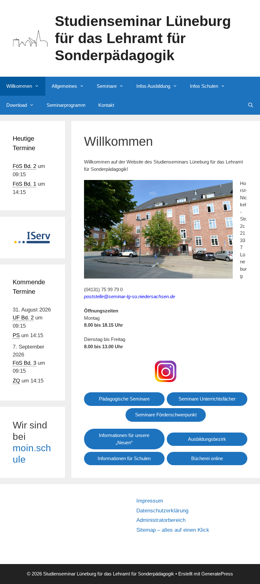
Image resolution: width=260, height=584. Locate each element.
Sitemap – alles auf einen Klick (172, 530)
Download (16, 105)
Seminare (107, 86)
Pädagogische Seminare (124, 398)
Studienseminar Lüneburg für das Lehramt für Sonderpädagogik (143, 38)
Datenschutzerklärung (162, 511)
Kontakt (106, 105)
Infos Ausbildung (153, 86)
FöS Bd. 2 (24, 166)
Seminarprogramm (66, 105)
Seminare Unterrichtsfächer (207, 398)
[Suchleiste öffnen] (250, 105)
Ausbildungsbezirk (207, 439)
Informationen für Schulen (124, 458)
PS (16, 335)
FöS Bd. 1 (24, 184)
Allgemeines (64, 86)
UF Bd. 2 (23, 318)
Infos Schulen (204, 86)
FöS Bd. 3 (24, 363)
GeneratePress (217, 573)
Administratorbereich (160, 520)
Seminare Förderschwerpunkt (166, 414)
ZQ (16, 381)
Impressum (149, 501)
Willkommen (19, 86)
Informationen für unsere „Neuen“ (124, 439)
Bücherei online (207, 458)
